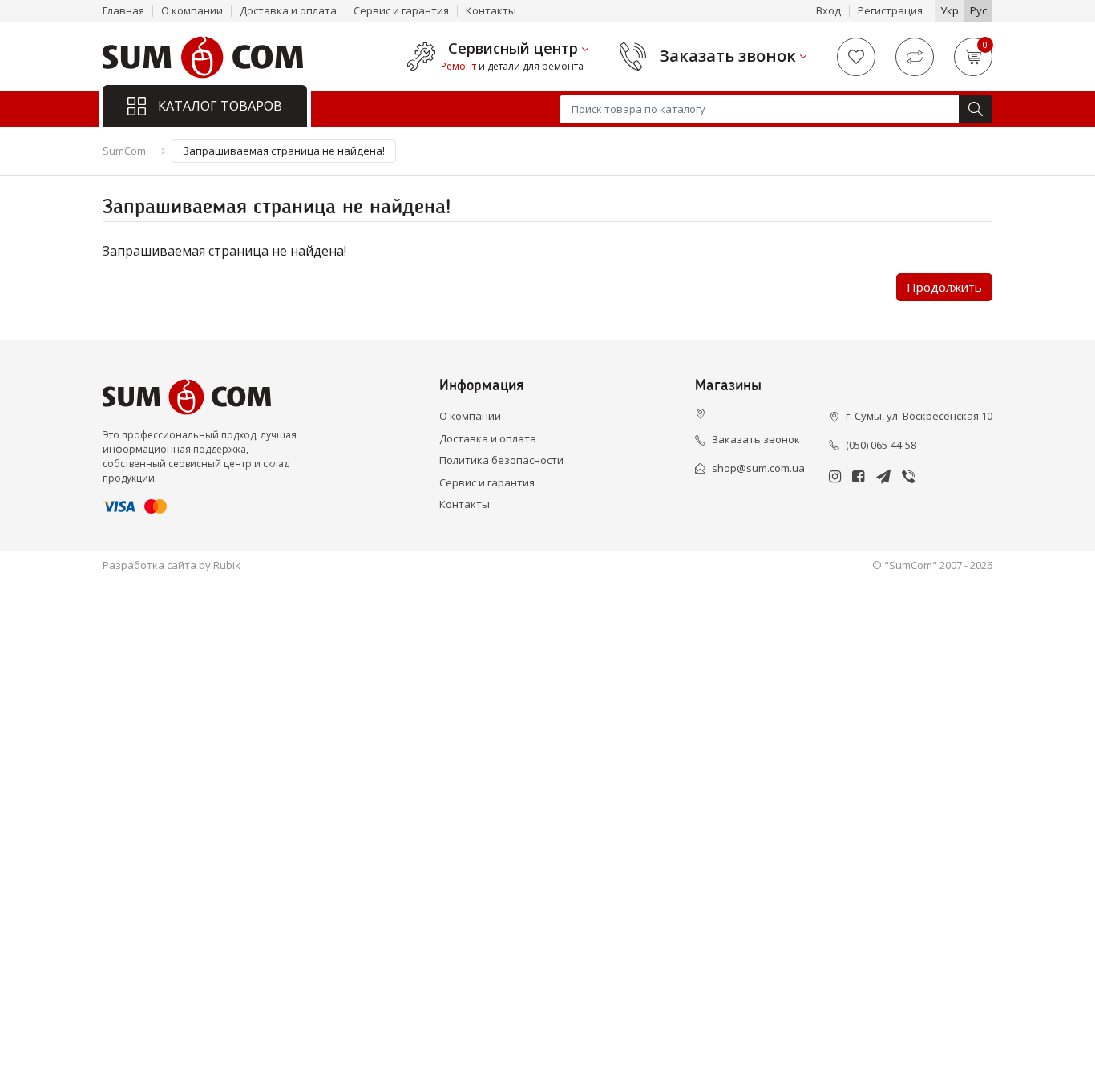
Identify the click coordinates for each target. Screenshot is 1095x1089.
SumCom (124, 150)
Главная (123, 10)
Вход (828, 10)
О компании (192, 10)
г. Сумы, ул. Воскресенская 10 (919, 416)
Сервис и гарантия (401, 10)
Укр (949, 10)
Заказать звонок (728, 56)
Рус (978, 10)
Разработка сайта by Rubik (171, 565)
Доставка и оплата (288, 10)
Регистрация (890, 10)
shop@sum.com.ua (758, 468)
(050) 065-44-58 (881, 445)
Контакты (491, 10)
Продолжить (944, 287)
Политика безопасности (501, 460)
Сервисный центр (513, 49)
